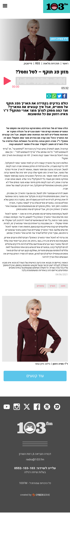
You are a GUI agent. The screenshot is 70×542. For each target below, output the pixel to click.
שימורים (40, 285)
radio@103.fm (35, 459)
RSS (37, 63)
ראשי (65, 63)
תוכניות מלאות (51, 63)
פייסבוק (28, 63)
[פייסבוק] (64, 96)
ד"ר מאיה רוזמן (59, 39)
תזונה (63, 285)
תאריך (52, 285)
